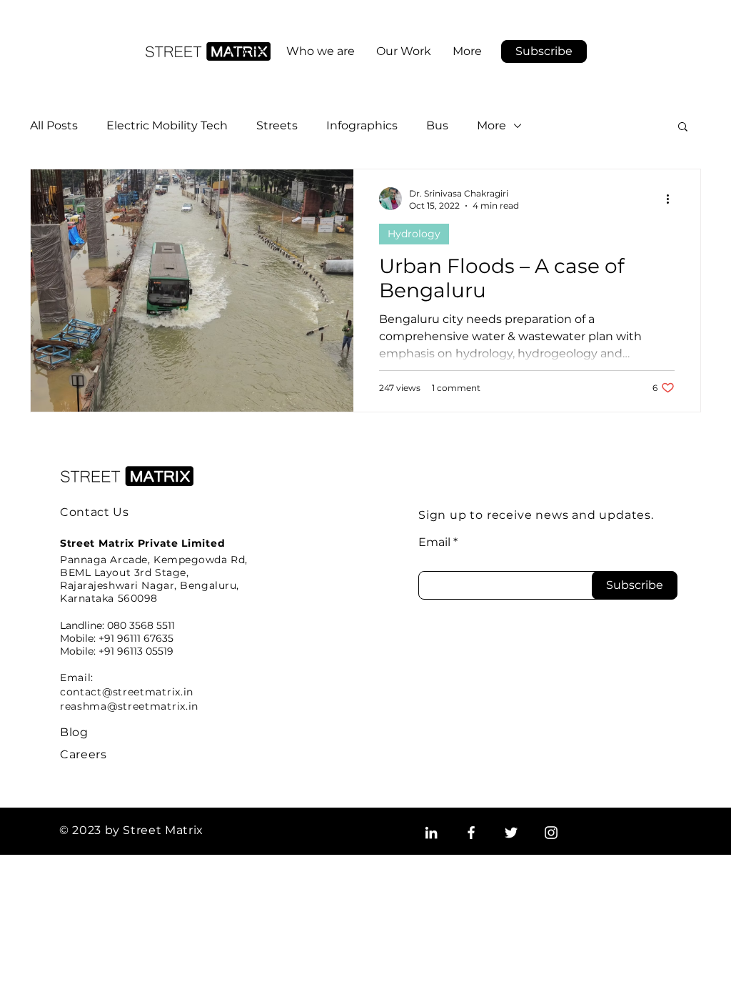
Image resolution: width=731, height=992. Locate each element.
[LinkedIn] (431, 832)
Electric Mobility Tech (167, 125)
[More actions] (672, 198)
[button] (544, 51)
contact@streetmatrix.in (126, 691)
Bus (437, 125)
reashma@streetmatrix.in (129, 706)
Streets (277, 125)
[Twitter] (511, 832)
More (491, 125)
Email (434, 542)
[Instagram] (551, 832)
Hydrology (414, 233)
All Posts (54, 125)
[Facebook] (471, 832)
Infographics (362, 125)
